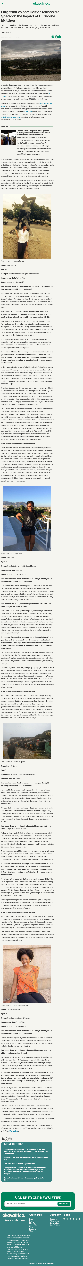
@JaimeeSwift (13, 1131)
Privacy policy (54, 1221)
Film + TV (32, 1223)
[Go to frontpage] (41, 3)
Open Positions (55, 1225)
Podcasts (32, 1229)
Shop (31, 1231)
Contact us (53, 1219)
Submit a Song (55, 1223)
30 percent (28, 112)
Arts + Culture (33, 1225)
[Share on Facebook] (52, 36)
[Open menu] (2, 3)
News (31, 1219)
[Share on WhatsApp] (59, 36)
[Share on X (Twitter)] (56, 36)
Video (31, 1227)
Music (31, 1221)
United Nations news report (11, 117)
